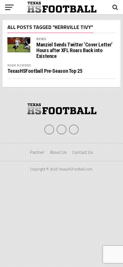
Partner (37, 152)
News (41, 38)
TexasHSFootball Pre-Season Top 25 (44, 71)
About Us (58, 152)
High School (19, 65)
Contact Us (82, 152)
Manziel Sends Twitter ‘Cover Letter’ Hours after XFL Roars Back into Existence (74, 50)
